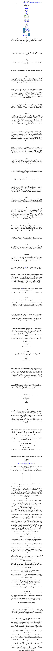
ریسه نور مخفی (26, 4)
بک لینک (26, 8)
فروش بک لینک (26, 2)
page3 (23, 463)
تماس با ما (30, 2)
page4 (25, 463)
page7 (29, 463)
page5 (27, 463)
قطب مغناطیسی (26, 464)
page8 (31, 463)
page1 (19, 463)
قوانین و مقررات (34, 2)
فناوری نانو (26, 25)
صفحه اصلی (38, 2)
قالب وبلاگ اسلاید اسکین (26, 23)
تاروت (26, 11)
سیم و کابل (26, 3)
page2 (21, 463)
